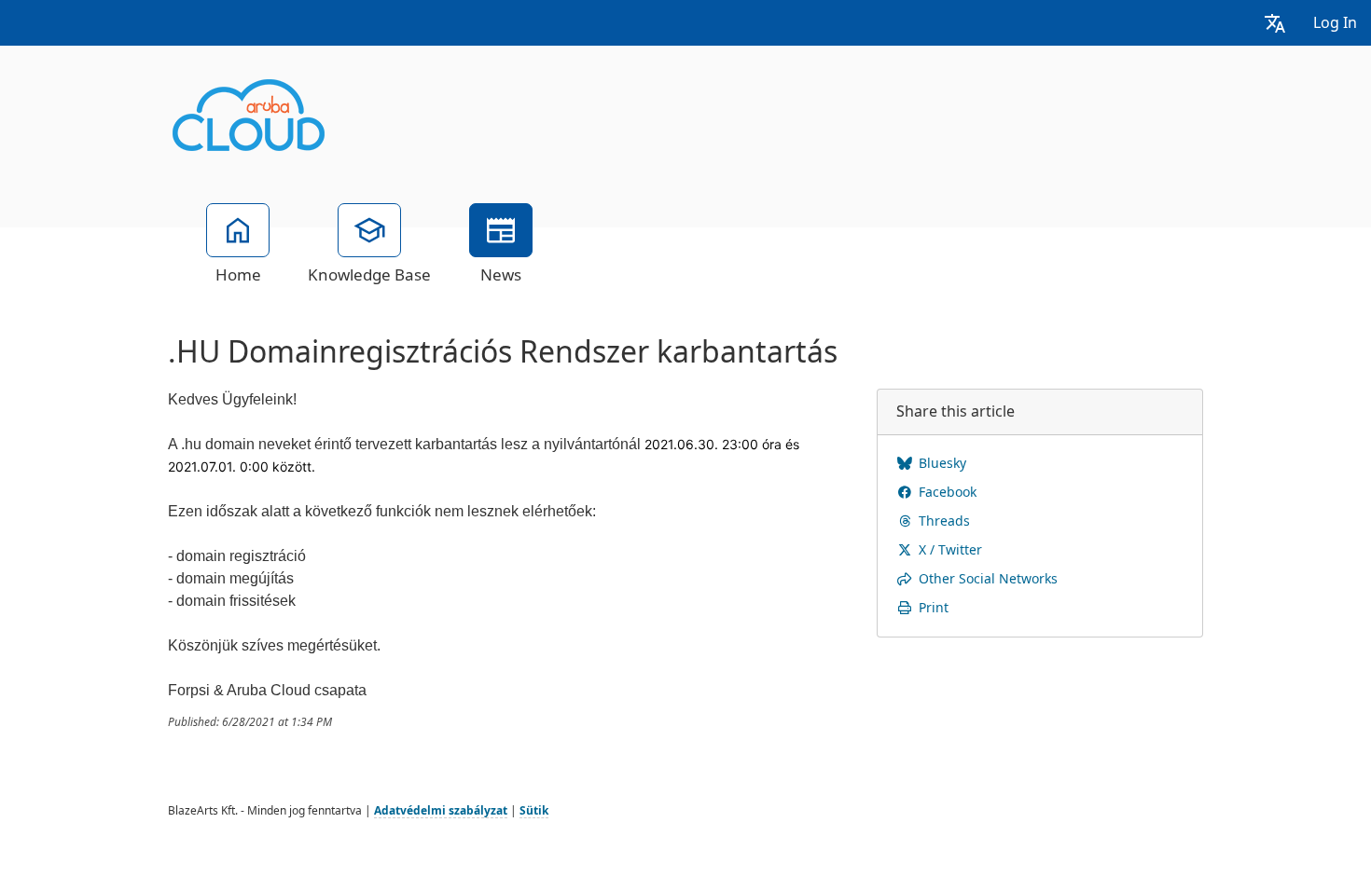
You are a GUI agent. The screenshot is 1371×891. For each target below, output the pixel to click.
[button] (1275, 23)
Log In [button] (1335, 23)
